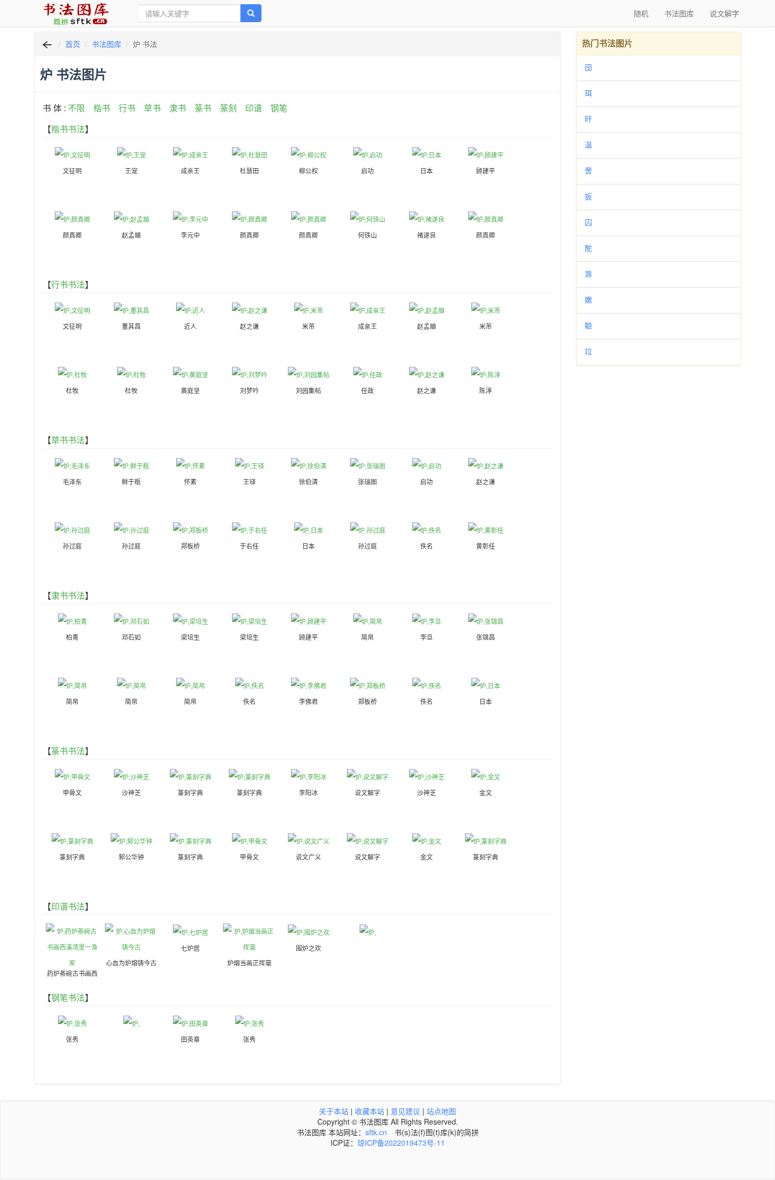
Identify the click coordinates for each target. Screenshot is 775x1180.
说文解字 (724, 13)
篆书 (203, 108)
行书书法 (68, 284)
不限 (76, 108)
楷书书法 (68, 129)
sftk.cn (376, 1132)
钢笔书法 (68, 997)
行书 (127, 108)
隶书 (177, 108)
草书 (152, 108)
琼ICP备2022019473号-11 (401, 1142)
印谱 (253, 108)
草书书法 (68, 440)
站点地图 (441, 1111)
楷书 (101, 108)
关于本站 (333, 1111)
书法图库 (679, 13)
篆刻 (228, 108)
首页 (72, 43)
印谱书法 (68, 906)
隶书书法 (68, 595)
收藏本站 (369, 1111)
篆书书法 (68, 751)
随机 (641, 13)
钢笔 (278, 108)
